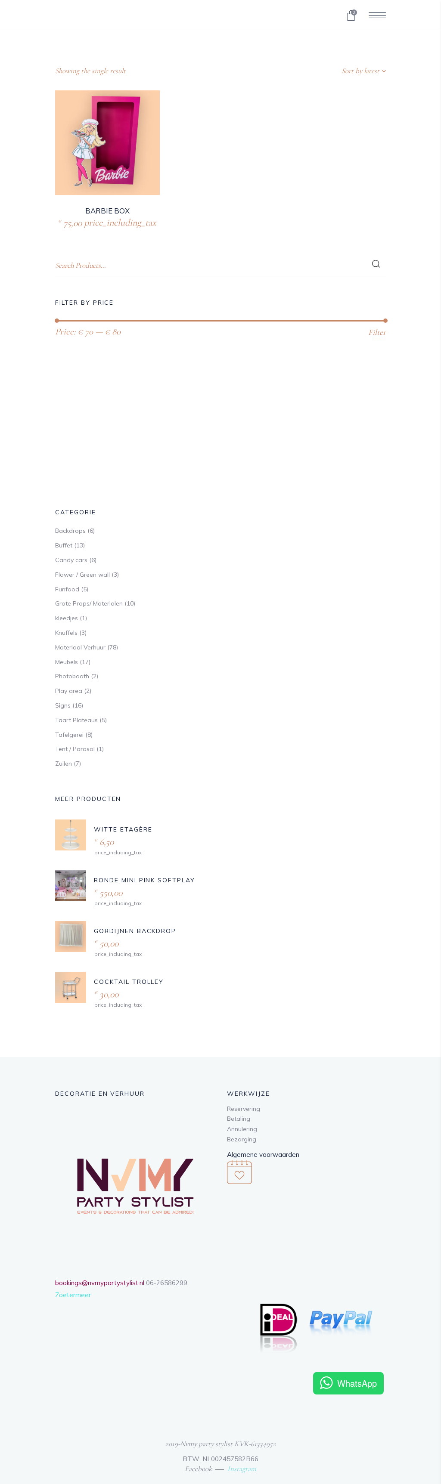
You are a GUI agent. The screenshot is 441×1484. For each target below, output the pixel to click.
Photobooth (72, 676)
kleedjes (66, 618)
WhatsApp (357, 1383)
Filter (377, 332)
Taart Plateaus (76, 720)
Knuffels (66, 633)
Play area (68, 691)
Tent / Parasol (75, 749)
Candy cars (71, 560)
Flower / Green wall (82, 574)
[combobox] (332, 71)
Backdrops (70, 531)
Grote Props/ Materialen (89, 603)
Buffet (63, 545)
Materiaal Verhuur (80, 647)
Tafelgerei (69, 735)
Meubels (66, 662)
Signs (63, 705)
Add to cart (89, 221)
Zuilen (63, 763)
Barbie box (107, 210)
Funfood (67, 589)
